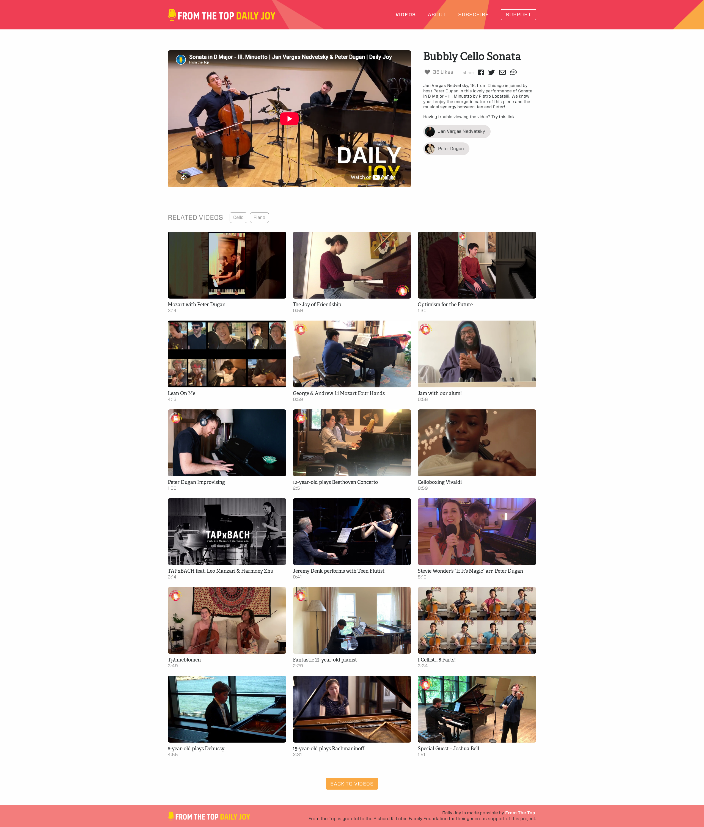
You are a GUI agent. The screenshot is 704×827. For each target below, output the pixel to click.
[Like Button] (427, 72)
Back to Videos (351, 784)
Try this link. (503, 116)
